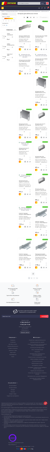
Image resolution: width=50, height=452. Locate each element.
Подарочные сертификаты (13, 395)
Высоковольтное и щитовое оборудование (37, 376)
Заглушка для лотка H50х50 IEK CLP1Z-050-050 (41, 59)
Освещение (37, 351)
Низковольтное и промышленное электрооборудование (37, 354)
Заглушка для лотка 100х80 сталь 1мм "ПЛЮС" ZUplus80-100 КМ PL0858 (41, 37)
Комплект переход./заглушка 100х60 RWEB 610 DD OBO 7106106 (25, 214)
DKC (5, 25)
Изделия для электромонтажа (37, 370)
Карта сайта (13, 352)
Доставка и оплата (13, 344)
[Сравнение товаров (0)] (42, 8)
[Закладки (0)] (44, 8)
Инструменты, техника (37, 365)
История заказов (13, 387)
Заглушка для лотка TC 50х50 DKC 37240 (40, 124)
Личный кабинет (13, 385)
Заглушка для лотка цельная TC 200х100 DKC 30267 (40, 190)
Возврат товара (12, 393)
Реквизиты (12, 340)
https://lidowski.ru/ (12, 444)
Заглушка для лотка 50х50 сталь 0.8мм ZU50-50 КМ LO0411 (24, 61)
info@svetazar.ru (25, 330)
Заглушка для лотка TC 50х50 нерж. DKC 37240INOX (24, 149)
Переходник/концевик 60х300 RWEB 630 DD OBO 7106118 (41, 255)
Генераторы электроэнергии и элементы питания (37, 373)
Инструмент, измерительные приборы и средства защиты (37, 368)
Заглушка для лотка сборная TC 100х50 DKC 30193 (40, 157)
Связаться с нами (13, 350)
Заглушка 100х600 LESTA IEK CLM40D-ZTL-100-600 (24, 36)
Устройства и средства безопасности (37, 340)
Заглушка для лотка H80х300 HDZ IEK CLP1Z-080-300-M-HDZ (40, 92)
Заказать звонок (25, 332)
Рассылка (13, 391)
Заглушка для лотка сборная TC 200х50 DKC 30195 (24, 182)
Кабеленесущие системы (37, 363)
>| (37, 278)
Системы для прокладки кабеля (37, 347)
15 (36, 17)
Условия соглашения (13, 348)
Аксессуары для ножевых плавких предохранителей (37, 379)
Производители (12, 354)
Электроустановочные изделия (37, 342)
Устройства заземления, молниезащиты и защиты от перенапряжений (37, 345)
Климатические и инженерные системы (37, 357)
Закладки (13, 389)
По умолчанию (44, 17)
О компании (13, 342)
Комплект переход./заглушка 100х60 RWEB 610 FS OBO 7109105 (41, 222)
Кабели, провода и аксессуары (37, 359)
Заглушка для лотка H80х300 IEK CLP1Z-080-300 (25, 124)
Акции (12, 356)
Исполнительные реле (37, 361)
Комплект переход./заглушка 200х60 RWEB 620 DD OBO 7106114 (25, 255)
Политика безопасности (12, 346)
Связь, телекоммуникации (37, 349)
